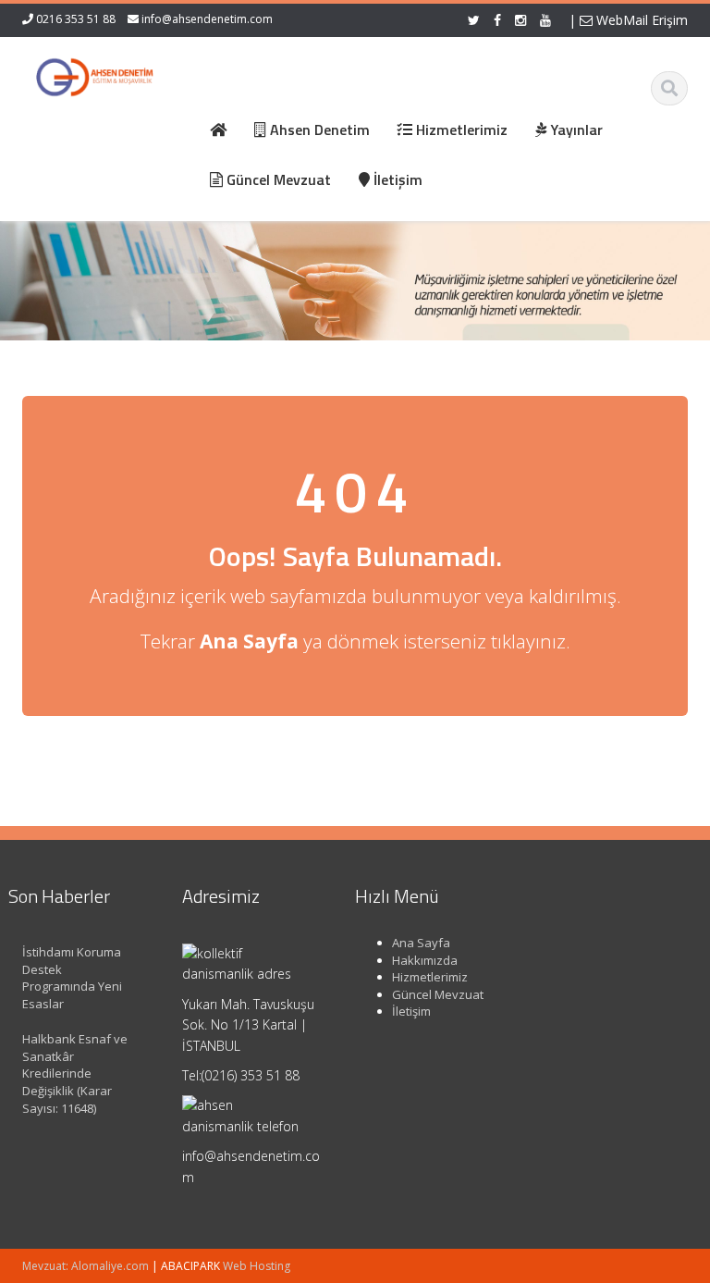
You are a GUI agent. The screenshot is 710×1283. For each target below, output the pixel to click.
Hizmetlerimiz (430, 976)
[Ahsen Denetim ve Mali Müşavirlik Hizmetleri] (94, 74)
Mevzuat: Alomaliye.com (85, 1266)
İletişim (411, 1011)
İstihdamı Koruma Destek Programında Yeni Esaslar (72, 978)
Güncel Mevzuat (438, 994)
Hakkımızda (425, 960)
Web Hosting (256, 1266)
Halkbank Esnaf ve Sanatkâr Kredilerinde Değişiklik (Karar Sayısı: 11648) (75, 1073)
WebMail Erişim (640, 20)
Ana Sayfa (421, 942)
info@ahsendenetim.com (207, 19)
